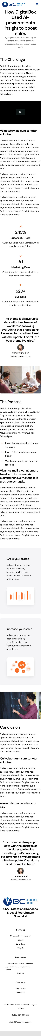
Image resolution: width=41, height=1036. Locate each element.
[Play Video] (20, 112)
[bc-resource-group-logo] (13, 2)
